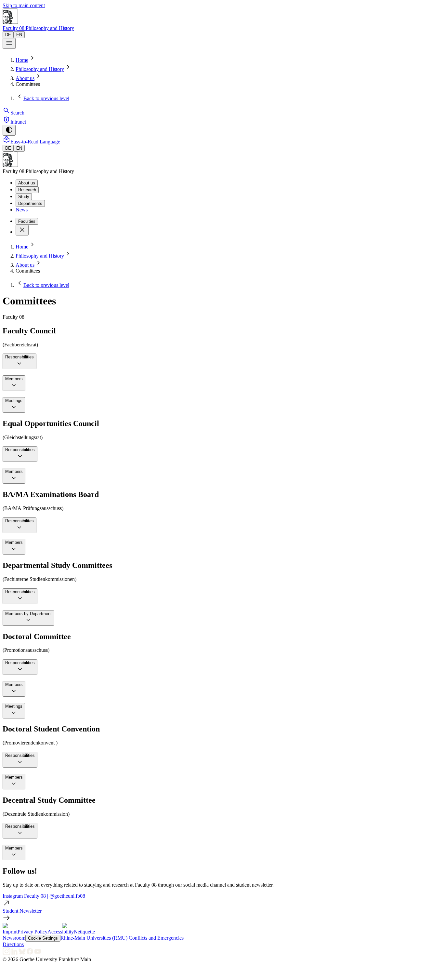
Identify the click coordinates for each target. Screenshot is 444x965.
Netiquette (84, 931)
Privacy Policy (32, 931)
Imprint (10, 931)
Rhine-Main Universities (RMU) (94, 938)
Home (22, 60)
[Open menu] (9, 43)
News (22, 209)
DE (8, 34)
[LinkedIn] (14, 953)
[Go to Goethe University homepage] (32, 926)
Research (27, 189)
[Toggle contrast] (9, 130)
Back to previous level (46, 98)
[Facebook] (30, 953)
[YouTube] (38, 953)
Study (23, 196)
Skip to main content (24, 5)
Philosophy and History (40, 69)
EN (19, 34)
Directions (13, 944)
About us (25, 78)
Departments (30, 203)
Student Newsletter (22, 911)
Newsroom (14, 938)
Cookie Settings (43, 938)
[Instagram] (6, 953)
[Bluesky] (22, 953)
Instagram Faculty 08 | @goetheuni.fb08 (44, 896)
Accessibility (60, 931)
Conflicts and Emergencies (156, 938)
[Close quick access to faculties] (22, 230)
